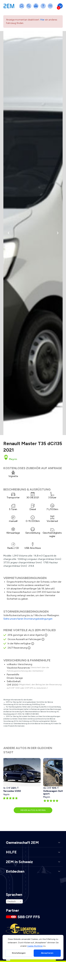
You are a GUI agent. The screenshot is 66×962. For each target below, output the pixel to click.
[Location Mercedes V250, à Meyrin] (22, 772)
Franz (51, 8)
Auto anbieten (36, 8)
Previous (6, 774)
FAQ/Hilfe (44, 8)
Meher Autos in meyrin (33, 810)
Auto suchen (29, 8)
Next (59, 774)
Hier (42, 19)
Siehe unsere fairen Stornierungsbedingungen (27, 618)
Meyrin (12, 459)
